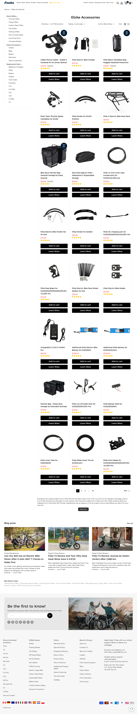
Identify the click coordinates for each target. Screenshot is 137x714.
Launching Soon (15, 38)
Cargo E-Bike (13, 22)
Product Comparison (36, 689)
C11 (10, 86)
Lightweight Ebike (35, 678)
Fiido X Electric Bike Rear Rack (116, 116)
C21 (10, 92)
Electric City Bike (10, 585)
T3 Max (5, 691)
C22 (10, 96)
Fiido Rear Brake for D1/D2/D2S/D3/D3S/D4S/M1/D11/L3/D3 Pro (54, 291)
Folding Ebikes (34, 647)
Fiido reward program (88, 662)
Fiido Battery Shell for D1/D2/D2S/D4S (112, 405)
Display (11, 76)
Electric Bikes (21, 2)
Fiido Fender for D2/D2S (82, 232)
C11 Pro (6, 672)
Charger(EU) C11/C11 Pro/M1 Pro (53, 349)
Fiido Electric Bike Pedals (114, 288)
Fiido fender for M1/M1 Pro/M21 (82, 118)
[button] (45, 68)
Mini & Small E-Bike (16, 35)
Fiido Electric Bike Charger (83, 60)
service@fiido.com (118, 650)
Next (125, 491)
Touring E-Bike (14, 19)
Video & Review (85, 674)
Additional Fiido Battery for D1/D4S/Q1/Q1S (115, 349)
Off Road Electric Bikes (47, 583)
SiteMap (57, 680)
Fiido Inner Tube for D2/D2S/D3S (49, 462)
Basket (11, 54)
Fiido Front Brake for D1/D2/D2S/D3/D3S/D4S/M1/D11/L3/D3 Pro (116, 463)
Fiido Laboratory (86, 678)
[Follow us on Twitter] (24, 622)
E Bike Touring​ (22, 585)
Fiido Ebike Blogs (91, 583)
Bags (10, 51)
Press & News (84, 670)
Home (6, 9)
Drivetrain (12, 83)
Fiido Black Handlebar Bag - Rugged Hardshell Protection (115, 61)
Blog (81, 666)
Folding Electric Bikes (11, 583)
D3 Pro (5, 680)
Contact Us (84, 647)
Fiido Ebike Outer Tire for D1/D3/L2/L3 (83, 462)
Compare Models (15, 41)
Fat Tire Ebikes (34, 659)
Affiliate (82, 659)
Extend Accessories (13, 45)
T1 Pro (5, 653)
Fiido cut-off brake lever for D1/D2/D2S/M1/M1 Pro (83, 405)
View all (130, 523)
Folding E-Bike (14, 32)
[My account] (122, 3)
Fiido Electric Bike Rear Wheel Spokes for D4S (85, 290)
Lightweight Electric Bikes (29, 583)
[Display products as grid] (125, 24)
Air (4, 665)
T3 (4, 688)
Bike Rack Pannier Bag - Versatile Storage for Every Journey (52, 175)
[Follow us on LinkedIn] (32, 622)
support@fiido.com (119, 652)
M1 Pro (5, 657)
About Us (83, 643)
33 (93, 491)
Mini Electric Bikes (78, 583)
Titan (5, 646)
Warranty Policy (59, 643)
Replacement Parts (13, 64)
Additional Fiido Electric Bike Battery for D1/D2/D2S (84, 349)
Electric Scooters (31, 2)
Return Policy (58, 655)
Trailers (11, 48)
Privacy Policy (59, 659)
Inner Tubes (13, 80)
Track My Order (59, 676)
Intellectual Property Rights (61, 667)
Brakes (11, 73)
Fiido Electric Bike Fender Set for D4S (53, 233)
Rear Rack (12, 57)
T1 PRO (11, 99)
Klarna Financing (60, 672)
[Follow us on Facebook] (8, 622)
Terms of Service (60, 662)
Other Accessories (15, 60)
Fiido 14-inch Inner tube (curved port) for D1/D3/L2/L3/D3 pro (113, 175)
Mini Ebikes (33, 662)
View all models (9, 695)
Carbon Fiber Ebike (114, 583)
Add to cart (54, 74)
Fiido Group (84, 681)
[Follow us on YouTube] (16, 622)
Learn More (54, 79)
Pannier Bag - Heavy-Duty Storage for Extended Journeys (54, 405)
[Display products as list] (129, 24)
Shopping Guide (100, 2)
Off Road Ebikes (35, 655)
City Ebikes (33, 651)
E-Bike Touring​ (34, 666)
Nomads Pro (7, 684)
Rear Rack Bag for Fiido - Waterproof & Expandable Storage (83, 175)
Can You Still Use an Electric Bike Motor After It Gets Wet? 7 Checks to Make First (23, 559)
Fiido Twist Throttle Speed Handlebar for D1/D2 (52, 118)
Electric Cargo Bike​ (34, 585)
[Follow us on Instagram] (12, 622)
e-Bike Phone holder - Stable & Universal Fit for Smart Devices (54, 61)
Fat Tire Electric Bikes (63, 583)
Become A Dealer (86, 651)
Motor (11, 70)
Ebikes (31, 643)
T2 (9, 102)
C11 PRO (12, 89)
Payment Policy (59, 647)
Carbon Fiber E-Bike (16, 25)
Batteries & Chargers (16, 67)
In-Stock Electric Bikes (37, 685)
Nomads (6, 661)
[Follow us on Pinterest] (28, 622)
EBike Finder (33, 681)
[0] (125, 3)
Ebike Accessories (42, 2)
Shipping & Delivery (61, 651)
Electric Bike (103, 583)
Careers (82, 655)
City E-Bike (13, 28)
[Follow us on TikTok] (20, 622)
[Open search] (118, 3)
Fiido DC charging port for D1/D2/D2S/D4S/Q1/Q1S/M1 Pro (116, 233)
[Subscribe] (49, 615)
